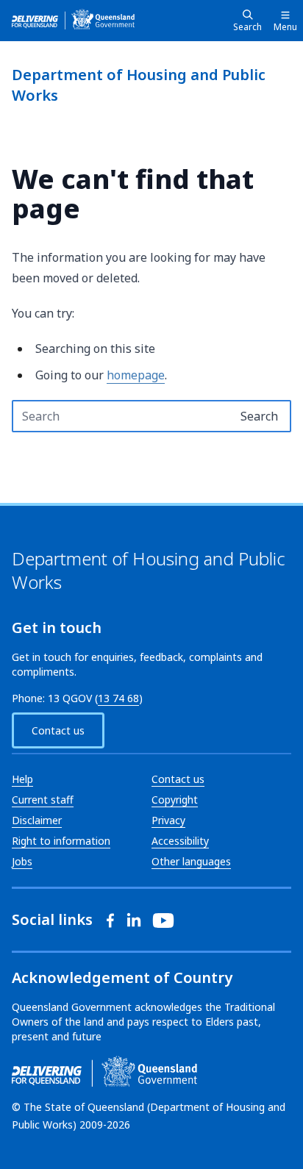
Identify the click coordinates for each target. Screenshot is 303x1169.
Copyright (175, 800)
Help (22, 779)
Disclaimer (37, 820)
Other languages (191, 861)
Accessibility (180, 841)
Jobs (22, 861)
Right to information (61, 841)
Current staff (43, 800)
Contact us (58, 730)
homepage (136, 375)
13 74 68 (118, 698)
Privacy (168, 820)
